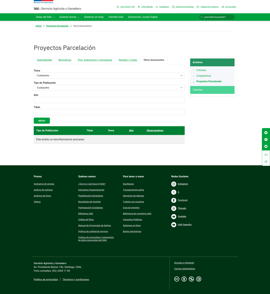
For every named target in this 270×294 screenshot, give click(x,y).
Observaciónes (155, 130)
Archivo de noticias (43, 190)
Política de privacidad (46, 279)
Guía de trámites (131, 207)
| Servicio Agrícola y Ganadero (57, 8)
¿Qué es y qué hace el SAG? (91, 184)
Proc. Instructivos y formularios (95, 59)
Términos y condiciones (75, 279)
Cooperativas (203, 75)
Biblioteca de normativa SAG (137, 213)
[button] (45, 17)
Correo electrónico (184, 268)
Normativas (64, 59)
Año (36, 95)
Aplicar (41, 120)
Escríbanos (164, 7)
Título (37, 107)
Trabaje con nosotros (209, 7)
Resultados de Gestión (89, 201)
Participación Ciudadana (90, 207)
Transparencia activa (133, 190)
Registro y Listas (128, 59)
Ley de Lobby (230, 7)
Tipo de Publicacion (45, 82)
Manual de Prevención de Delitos (94, 225)
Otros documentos (154, 59)
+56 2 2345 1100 (127, 7)
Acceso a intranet (184, 262)
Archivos (197, 62)
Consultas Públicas (132, 219)
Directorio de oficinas (184, 7)
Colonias (201, 70)
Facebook (183, 200)
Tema (37, 70)
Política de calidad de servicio (93, 231)
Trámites (197, 89)
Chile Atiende (147, 7)
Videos (37, 201)
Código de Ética (86, 219)
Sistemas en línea (132, 225)
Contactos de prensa (44, 184)
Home (39, 26)
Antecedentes (44, 59)
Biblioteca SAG (85, 213)
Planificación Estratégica (90, 196)
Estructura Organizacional (91, 190)
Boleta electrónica (132, 231)
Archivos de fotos (42, 196)
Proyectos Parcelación (57, 26)
